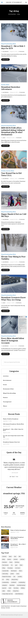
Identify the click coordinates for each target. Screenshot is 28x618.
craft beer (22, 559)
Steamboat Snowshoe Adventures (10, 88)
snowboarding (22, 582)
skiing (7, 579)
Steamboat (12, 585)
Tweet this (14, 476)
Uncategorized (7, 401)
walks (3, 590)
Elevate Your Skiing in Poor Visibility (13, 257)
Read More (5, 59)
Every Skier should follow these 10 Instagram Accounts (12, 340)
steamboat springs (21, 585)
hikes (21, 565)
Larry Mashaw (5, 51)
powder (12, 573)
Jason (3, 137)
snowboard (13, 582)
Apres (10, 556)
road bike (20, 576)
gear (16, 565)
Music (20, 570)
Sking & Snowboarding (6, 43)
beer (15, 556)
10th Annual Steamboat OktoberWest (13, 424)
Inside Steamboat (14, 2)
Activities (3, 84)
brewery (9, 559)
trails (10, 588)
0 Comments (21, 51)
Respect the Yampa (6, 576)
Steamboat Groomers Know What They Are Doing (13, 298)
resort (17, 573)
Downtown (4, 562)
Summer (8, 170)
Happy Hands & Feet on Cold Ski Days (13, 215)
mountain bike (5, 570)
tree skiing (16, 588)
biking (3, 559)
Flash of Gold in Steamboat (10, 419)
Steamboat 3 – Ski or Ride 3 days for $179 (13, 47)
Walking (22, 588)
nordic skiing (5, 573)
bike (20, 556)
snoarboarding (5, 582)
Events (5, 384)
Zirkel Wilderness (19, 593)
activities (4, 556)
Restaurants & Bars (8, 389)
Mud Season (13, 570)
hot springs (10, 568)
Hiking (3, 568)
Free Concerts (5, 565)
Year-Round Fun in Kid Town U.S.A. (11, 174)
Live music (17, 568)
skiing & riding (15, 579)
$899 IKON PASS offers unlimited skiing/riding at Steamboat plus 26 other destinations (13, 131)
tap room (4, 588)
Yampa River (15, 590)
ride (14, 576)
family (11, 562)
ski (3, 579)
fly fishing (17, 562)
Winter (14, 43)
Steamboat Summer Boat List (11, 442)
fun (12, 565)
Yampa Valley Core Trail (7, 593)
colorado (15, 559)
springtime (4, 585)
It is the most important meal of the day (13, 436)
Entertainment (7, 380)
